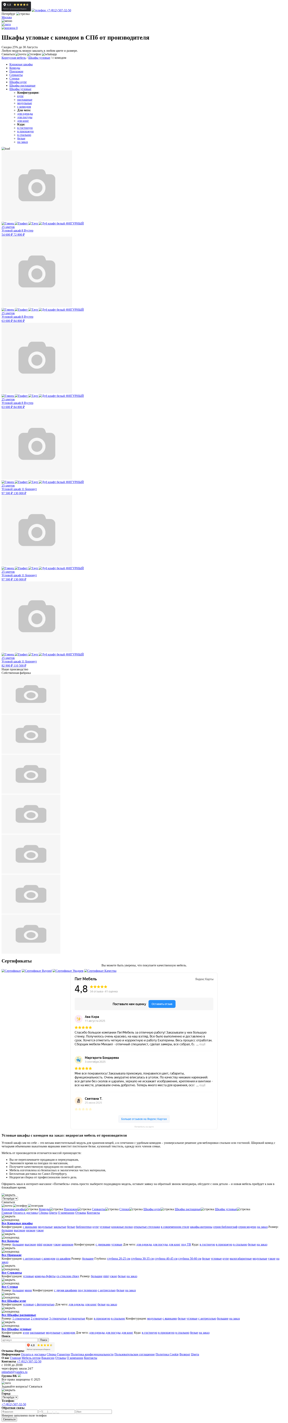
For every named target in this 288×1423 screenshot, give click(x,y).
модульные (24, 103)
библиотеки (84, 1226)
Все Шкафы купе (14, 1301)
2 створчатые (39, 1318)
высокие (19, 1230)
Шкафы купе (18, 82)
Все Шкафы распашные (19, 1315)
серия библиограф (225, 1226)
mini (39, 1244)
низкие (30, 1230)
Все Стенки (10, 1286)
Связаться (9, 1419)
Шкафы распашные (22, 85)
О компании (66, 1212)
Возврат (184, 1354)
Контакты (93, 1212)
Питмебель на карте (144, 1127)
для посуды (24, 117)
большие (7, 1230)
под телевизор (87, 1290)
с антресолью (32, 1258)
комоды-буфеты (45, 1276)
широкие (67, 1244)
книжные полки (122, 1226)
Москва (7, 17)
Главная (7, 1212)
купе (20, 96)
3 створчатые (58, 1318)
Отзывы (80, 1212)
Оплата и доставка (25, 1212)
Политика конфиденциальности (92, 1354)
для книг (23, 120)
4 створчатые (76, 1318)
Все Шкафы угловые (16, 1329)
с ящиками (30, 1226)
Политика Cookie (167, 1354)
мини (28, 1290)
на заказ (22, 142)
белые (21, 138)
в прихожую (25, 131)
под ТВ (186, 1244)
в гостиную (25, 127)
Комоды (14, 68)
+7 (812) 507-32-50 (58, 10)
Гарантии (63, 1354)
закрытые (59, 1226)
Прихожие (16, 71)
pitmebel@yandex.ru (14, 1372)
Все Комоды (10, 1241)
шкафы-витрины (201, 1226)
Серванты (16, 75)
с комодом (24, 106)
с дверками (103, 1244)
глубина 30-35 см (142, 1258)
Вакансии (47, 1358)
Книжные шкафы (21, 64)
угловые (105, 1226)
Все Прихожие (12, 1255)
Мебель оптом (31, 1358)
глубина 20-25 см (118, 1258)
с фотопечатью (44, 1304)
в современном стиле (175, 1226)
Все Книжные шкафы (17, 1223)
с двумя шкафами (65, 1290)
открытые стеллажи (147, 1226)
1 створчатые (21, 1318)
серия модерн (247, 1226)
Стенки (14, 78)
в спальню (24, 135)
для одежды (25, 113)
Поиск (43, 1340)
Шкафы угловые (20, 89)
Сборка (43, 1212)
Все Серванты (12, 1272)
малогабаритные (241, 1258)
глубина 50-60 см (189, 1258)
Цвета (53, 1212)
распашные (24, 99)
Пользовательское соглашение (134, 1354)
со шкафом (63, 1258)
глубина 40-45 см (166, 1258)
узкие (40, 1230)
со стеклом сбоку (67, 1276)
